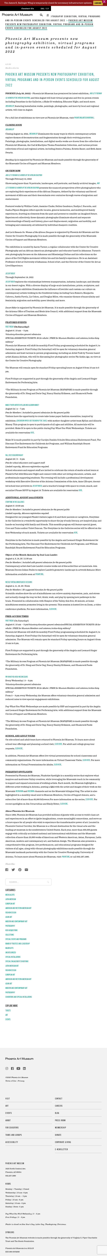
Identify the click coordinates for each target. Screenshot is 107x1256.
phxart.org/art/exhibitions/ (84, 117)
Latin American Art (12, 965)
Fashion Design (10, 912)
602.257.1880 (10, 1176)
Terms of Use (10, 1081)
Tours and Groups (13, 1134)
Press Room (60, 1120)
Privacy (21, 1081)
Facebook (31, 791)
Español (47, 8)
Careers (59, 1105)
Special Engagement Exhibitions (16, 961)
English (42, 8)
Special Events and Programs (15, 939)
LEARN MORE (98, 3)
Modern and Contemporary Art (16, 921)
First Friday (9, 620)
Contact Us (27, 8)
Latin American (10, 899)
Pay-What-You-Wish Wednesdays (16, 676)
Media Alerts (10, 894)
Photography (10, 925)
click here (58, 743)
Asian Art (8, 916)
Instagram (19, 791)
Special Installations (12, 956)
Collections (9, 934)
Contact (58, 1098)
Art (6, 1014)
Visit (7, 1098)
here (32, 432)
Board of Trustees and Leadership (17, 943)
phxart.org (39, 574)
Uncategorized (10, 952)
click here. (53, 608)
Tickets (8, 1010)
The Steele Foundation (24, 1241)
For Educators (12, 1127)
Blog (57, 1112)
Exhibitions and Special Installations (18, 996)
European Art (10, 903)
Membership (60, 1127)
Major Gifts (9, 948)
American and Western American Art (18, 908)
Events (7, 1019)
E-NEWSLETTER (61, 1149)
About (8, 1120)
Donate (58, 1134)
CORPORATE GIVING (63, 1142)
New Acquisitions (11, 930)
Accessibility (11, 1142)
